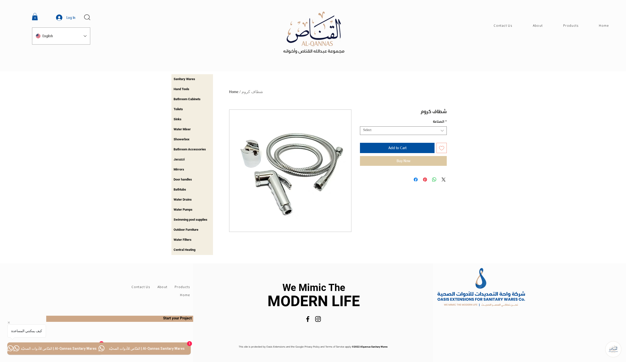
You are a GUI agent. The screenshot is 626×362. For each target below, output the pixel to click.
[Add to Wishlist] (441, 148)
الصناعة (440, 122)
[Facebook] (308, 319)
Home (233, 91)
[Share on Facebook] (416, 179)
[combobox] (403, 130)
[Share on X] (444, 179)
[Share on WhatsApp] (434, 179)
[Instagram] (318, 319)
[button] (35, 16)
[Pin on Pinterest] (425, 179)
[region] (192, 79)
